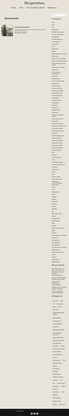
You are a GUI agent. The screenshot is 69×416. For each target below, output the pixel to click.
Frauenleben (55, 102)
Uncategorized (55, 240)
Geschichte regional (57, 323)
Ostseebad (55, 371)
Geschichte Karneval (57, 118)
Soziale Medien (56, 221)
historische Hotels (57, 138)
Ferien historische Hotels (58, 313)
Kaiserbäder (55, 346)
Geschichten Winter (57, 128)
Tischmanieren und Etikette (59, 235)
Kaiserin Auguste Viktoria (59, 348)
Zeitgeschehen (56, 259)
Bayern (54, 306)
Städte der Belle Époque (58, 228)
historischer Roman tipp (58, 340)
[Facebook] (32, 414)
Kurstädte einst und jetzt (58, 164)
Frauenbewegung (56, 100)
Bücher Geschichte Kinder (59, 58)
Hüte (53, 152)
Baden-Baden (60, 303)
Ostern (53, 187)
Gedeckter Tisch (56, 110)
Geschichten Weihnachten (59, 126)
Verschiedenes (56, 245)
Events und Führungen (58, 81)
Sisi (21, 27)
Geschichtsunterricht (57, 131)
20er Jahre (55, 301)
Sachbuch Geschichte (58, 377)
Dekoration (55, 69)
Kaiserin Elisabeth (57, 351)
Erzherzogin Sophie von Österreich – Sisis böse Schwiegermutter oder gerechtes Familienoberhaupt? (58, 272)
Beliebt (54, 51)
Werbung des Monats (58, 252)
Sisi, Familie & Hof (56, 213)
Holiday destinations (57, 147)
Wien (63, 392)
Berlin (59, 306)
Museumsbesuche (57, 179)
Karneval (54, 155)
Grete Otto (54, 133)
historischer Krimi (58, 337)
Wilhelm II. (55, 394)
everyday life (55, 83)
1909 (53, 24)
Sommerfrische (56, 218)
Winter (54, 254)
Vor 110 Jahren (56, 392)
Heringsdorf (55, 326)
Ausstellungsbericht (57, 39)
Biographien (55, 56)
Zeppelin (55, 404)
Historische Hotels (58, 330)
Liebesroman (55, 169)
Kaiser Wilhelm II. (58, 354)
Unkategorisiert (26, 27)
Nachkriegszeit (56, 368)
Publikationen (55, 192)
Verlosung (55, 389)
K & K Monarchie (57, 343)
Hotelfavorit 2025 (56, 150)
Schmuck (54, 204)
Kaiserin (63, 346)
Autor (53, 46)
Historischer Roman (57, 145)
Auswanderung (56, 41)
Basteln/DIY (55, 49)
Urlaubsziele (56, 386)
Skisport (54, 216)
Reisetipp (54, 196)
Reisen (53, 194)
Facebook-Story (56, 86)
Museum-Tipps (56, 176)
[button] (57, 7)
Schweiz (54, 206)
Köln (64, 360)
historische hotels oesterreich (57, 333)
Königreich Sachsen (57, 363)
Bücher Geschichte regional (59, 61)
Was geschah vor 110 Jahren (59, 247)
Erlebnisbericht (56, 78)
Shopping (54, 208)
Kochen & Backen (56, 157)
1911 (53, 27)
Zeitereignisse (57, 398)
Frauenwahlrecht (57, 321)
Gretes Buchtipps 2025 (58, 135)
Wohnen (54, 257)
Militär (54, 172)
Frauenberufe (55, 98)
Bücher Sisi (55, 309)
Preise (53, 189)
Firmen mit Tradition (57, 90)
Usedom (63, 386)
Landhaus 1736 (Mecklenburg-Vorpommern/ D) (56, 283)
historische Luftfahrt (57, 140)
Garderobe (55, 105)
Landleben (54, 167)
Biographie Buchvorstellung (59, 53)
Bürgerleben (34, 3)
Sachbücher (55, 201)
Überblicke (55, 237)
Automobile (55, 44)
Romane (54, 199)
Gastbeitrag (17, 27)
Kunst (53, 159)
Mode (53, 174)
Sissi (54, 383)
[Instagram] (34, 414)
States (53, 230)
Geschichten (55, 121)
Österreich (62, 404)
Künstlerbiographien (57, 162)
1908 (53, 22)
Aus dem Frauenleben (58, 34)
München (55, 365)
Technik (54, 233)
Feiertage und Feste (57, 88)
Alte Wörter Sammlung (58, 32)
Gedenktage (55, 112)
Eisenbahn (54, 76)
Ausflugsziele (55, 37)
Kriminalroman (57, 360)
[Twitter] (37, 414)
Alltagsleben (55, 29)
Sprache (54, 225)
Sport (53, 223)
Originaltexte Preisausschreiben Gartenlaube (57, 183)
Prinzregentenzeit (57, 374)
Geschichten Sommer (57, 123)
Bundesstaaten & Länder (58, 67)
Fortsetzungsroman (57, 93)
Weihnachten (55, 249)
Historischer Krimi (57, 143)
